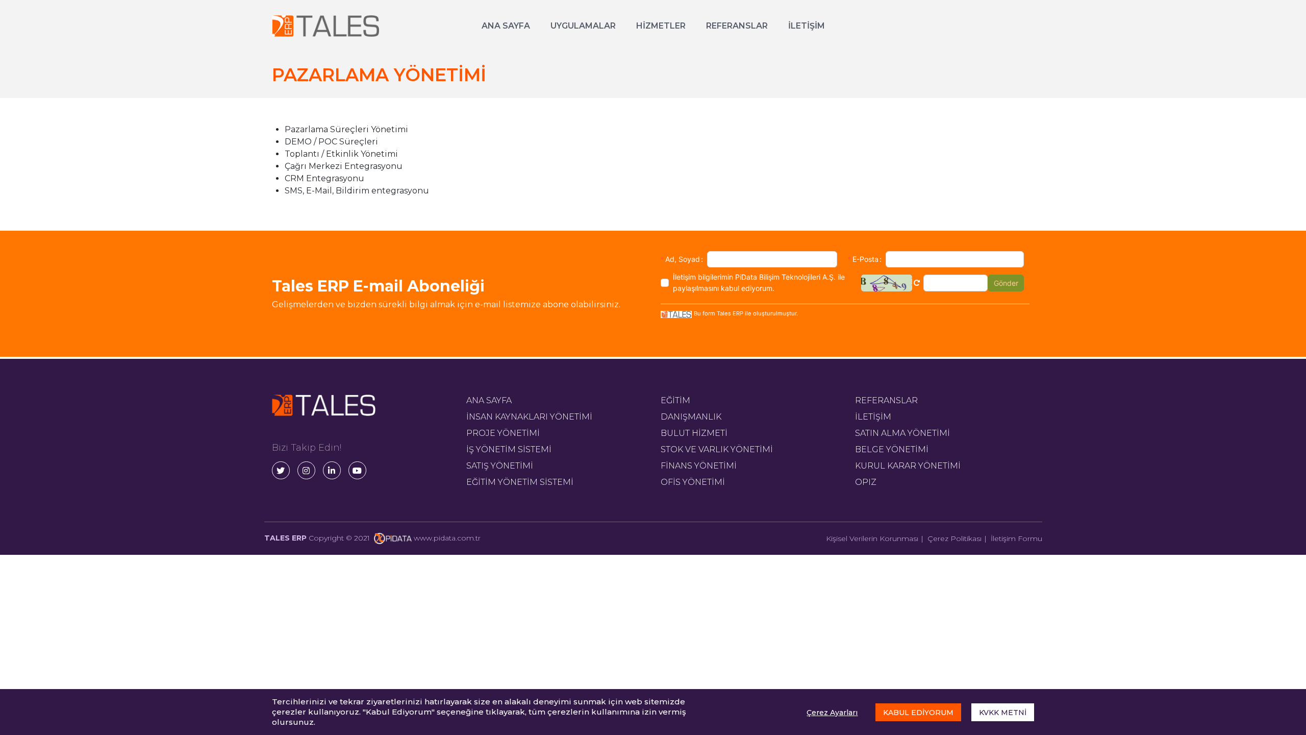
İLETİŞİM (806, 26)
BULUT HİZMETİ (694, 433)
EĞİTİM (675, 400)
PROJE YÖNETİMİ (503, 433)
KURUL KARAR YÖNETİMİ (908, 466)
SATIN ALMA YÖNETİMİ (902, 433)
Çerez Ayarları (832, 712)
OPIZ (865, 482)
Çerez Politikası (954, 538)
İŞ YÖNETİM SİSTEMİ (508, 449)
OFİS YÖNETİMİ (693, 482)
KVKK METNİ (1002, 712)
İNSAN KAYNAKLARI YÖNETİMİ (529, 417)
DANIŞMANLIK (691, 417)
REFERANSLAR (737, 26)
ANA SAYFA (506, 26)
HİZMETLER (661, 26)
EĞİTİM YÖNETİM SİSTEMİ (519, 482)
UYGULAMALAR (583, 26)
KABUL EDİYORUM (918, 712)
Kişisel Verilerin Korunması (872, 538)
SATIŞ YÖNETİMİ (499, 466)
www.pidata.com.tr (447, 538)
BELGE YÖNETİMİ (891, 449)
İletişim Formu (1016, 538)
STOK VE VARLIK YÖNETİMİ (717, 449)
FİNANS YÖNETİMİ (699, 466)
